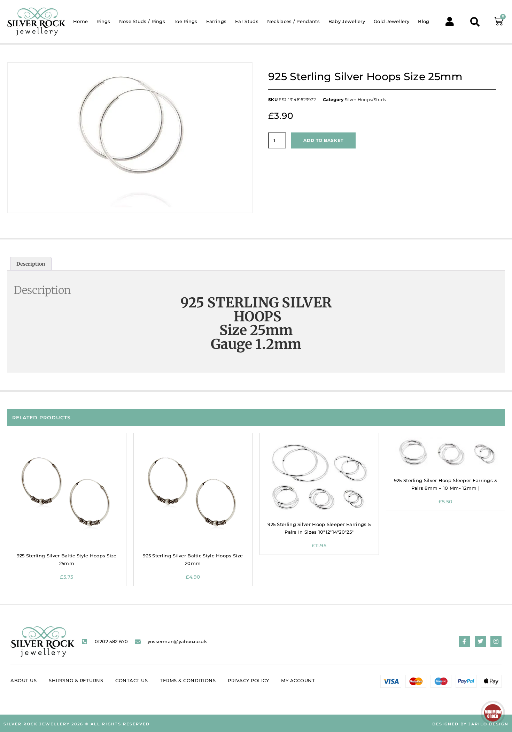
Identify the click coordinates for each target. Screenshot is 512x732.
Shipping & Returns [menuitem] (76, 680)
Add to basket (323, 140)
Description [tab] (30, 264)
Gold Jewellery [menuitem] (391, 21)
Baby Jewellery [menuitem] (346, 21)
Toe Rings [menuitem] (185, 21)
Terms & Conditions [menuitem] (188, 680)
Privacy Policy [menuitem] (248, 680)
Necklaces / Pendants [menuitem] (293, 21)
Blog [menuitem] (423, 21)
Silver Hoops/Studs (365, 99)
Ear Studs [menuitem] (246, 21)
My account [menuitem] (298, 680)
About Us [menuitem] (23, 680)
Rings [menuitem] (103, 21)
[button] (475, 21)
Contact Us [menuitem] (131, 680)
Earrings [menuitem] (216, 21)
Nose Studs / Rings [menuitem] (142, 21)
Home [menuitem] (80, 21)
